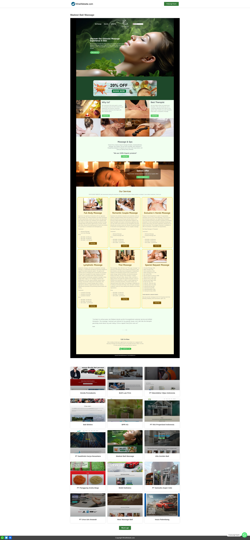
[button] (125, 528)
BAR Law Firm (125, 393)
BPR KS (125, 425)
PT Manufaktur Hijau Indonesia (162, 393)
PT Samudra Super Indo (162, 488)
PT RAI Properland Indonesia (162, 425)
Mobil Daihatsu (125, 488)
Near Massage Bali (125, 519)
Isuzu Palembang (162, 519)
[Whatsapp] (244, 535)
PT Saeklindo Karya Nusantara (88, 456)
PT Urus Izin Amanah (88, 519)
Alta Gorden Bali (162, 456)
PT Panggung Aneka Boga (88, 488)
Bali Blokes (88, 425)
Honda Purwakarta (88, 393)
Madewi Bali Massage (125, 456)
